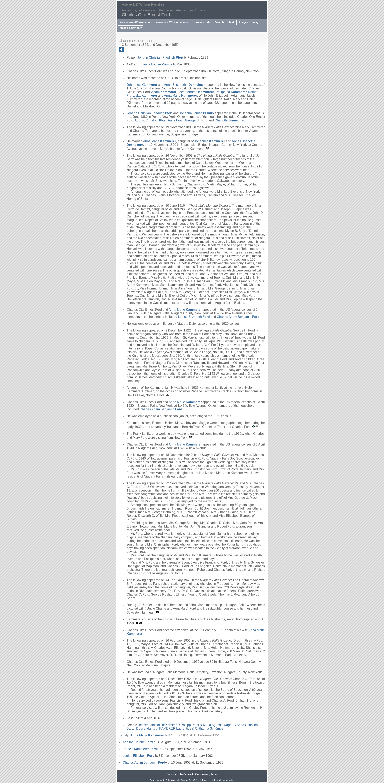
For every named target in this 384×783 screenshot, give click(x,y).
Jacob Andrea (196, 92)
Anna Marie (180, 95)
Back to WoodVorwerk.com (135, 22)
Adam (163, 92)
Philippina (231, 92)
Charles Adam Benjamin (238, 316)
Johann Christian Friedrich (160, 57)
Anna (175, 120)
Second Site (186, 780)
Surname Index (202, 22)
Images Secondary (130, 27)
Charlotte (231, 120)
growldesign (228, 780)
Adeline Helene (138, 742)
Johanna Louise (155, 64)
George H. (196, 120)
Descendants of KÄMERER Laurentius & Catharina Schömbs (179, 728)
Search (219, 22)
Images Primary (249, 22)
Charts (231, 22)
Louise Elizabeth (194, 316)
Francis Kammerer (140, 749)
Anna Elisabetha (184, 84)
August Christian (150, 120)
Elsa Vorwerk (186, 774)
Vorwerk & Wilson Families (172, 22)
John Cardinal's (173, 780)
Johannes (142, 84)
